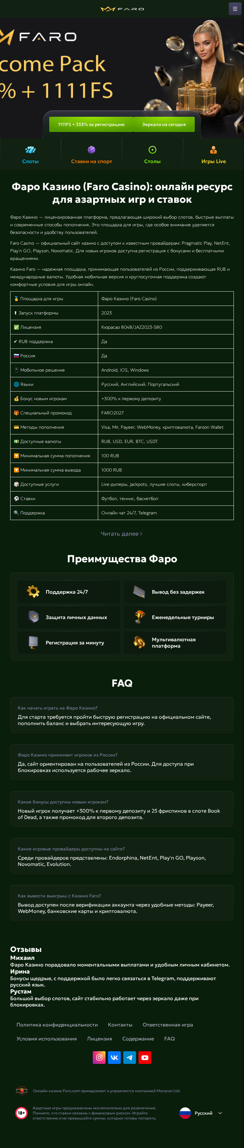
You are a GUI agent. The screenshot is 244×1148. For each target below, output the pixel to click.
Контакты (120, 1024)
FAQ (169, 1038)
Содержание (138, 1038)
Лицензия (99, 1038)
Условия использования (47, 1038)
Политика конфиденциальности (57, 1024)
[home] (122, 9)
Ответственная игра (168, 1024)
